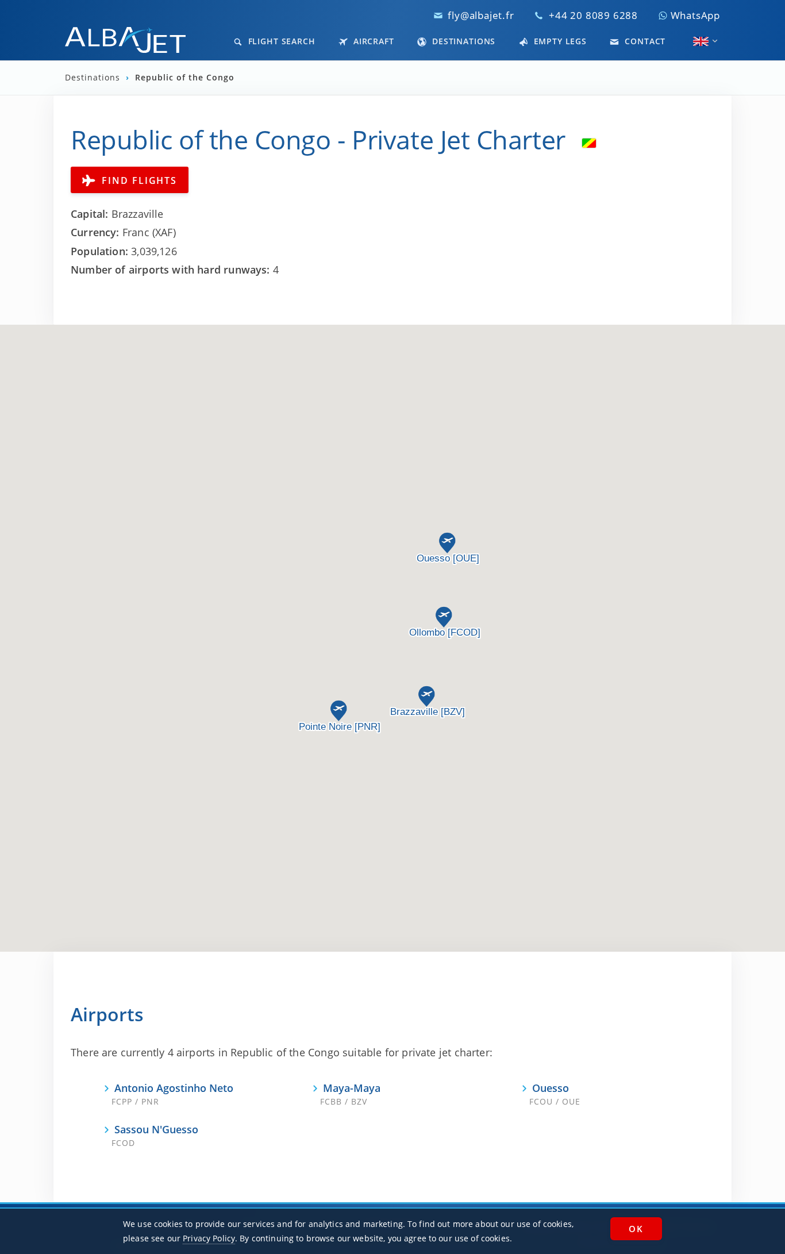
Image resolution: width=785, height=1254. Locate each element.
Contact (643, 41)
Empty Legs (559, 41)
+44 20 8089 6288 (593, 15)
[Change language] (701, 41)
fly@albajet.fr (481, 15)
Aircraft (372, 41)
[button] (338, 710)
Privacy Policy (209, 1238)
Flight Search (280, 41)
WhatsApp (694, 15)
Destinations (462, 41)
